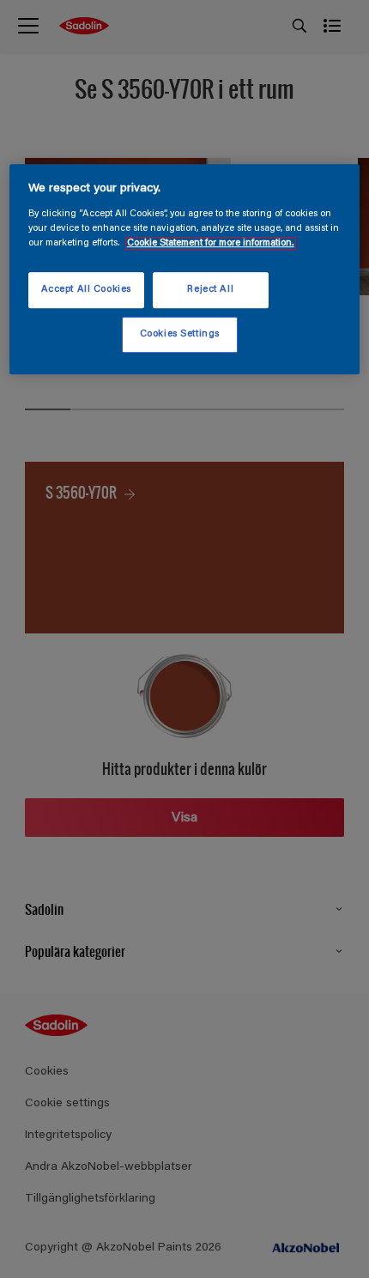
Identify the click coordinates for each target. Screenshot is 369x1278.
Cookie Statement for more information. (210, 243)
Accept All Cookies (86, 289)
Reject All (210, 289)
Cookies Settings (180, 334)
